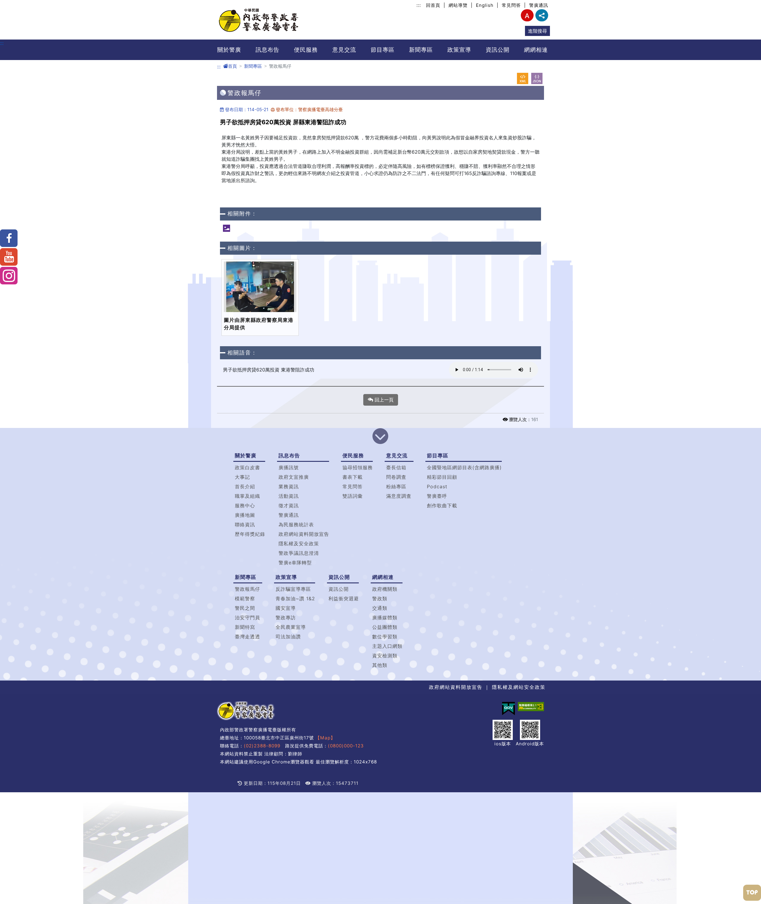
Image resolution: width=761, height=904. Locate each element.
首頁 (232, 66)
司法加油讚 (288, 637)
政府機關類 (384, 589)
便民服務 (306, 49)
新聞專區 (421, 49)
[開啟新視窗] (522, 78)
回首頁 (433, 5)
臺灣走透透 (247, 637)
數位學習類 (384, 637)
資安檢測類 (384, 656)
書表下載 (352, 477)
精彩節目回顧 (442, 477)
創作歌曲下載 (442, 505)
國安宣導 (286, 608)
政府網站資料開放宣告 (304, 534)
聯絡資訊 (245, 524)
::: (418, 5)
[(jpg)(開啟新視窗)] (226, 228)
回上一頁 (383, 400)
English (484, 5)
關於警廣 (229, 49)
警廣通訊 (538, 5)
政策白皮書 (247, 467)
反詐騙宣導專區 (293, 589)
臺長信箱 (396, 467)
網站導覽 (458, 5)
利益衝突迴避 (343, 598)
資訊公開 (498, 49)
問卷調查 (396, 477)
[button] (380, 437)
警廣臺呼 (437, 496)
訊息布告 (267, 49)
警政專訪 (286, 617)
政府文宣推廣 (294, 477)
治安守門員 (247, 617)
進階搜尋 (537, 31)
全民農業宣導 (291, 627)
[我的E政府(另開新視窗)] (508, 708)
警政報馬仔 (247, 589)
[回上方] (752, 893)
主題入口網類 (387, 646)
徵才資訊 (289, 505)
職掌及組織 (247, 496)
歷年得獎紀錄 (250, 534)
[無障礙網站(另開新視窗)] (531, 706)
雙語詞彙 (352, 496)
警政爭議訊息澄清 (299, 553)
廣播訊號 (289, 467)
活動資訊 (289, 496)
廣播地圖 (245, 515)
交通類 (379, 608)
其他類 (379, 665)
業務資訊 (289, 486)
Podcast (437, 486)
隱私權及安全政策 (299, 544)
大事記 (242, 477)
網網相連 (536, 49)
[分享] (541, 15)
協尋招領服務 (357, 467)
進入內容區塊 (14, 4)
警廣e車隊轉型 (295, 563)
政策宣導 (459, 49)
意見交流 (344, 49)
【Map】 (325, 738)
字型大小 (527, 15)
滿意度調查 (398, 496)
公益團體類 (384, 627)
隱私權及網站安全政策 (518, 687)
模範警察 (245, 598)
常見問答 (511, 5)
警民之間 (245, 608)
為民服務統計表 (296, 524)
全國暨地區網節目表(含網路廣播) (464, 467)
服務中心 (245, 505)
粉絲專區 (396, 486)
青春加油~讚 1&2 (295, 598)
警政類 (379, 598)
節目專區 (382, 49)
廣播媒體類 (384, 617)
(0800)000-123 (346, 746)
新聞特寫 (245, 627)
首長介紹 (245, 486)
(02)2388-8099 (262, 746)
